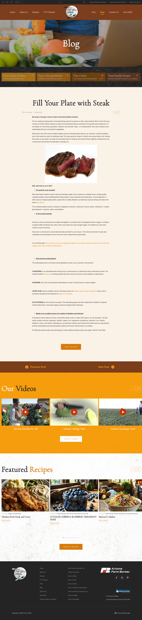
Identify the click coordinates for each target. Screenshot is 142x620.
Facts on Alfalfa (72, 595)
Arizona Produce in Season (98, 2)
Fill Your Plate (27, 613)
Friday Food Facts (134, 2)
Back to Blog (71, 347)
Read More (6, 520)
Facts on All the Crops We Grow (77, 591)
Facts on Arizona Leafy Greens (77, 587)
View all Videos (71, 439)
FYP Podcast (49, 12)
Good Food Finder (124, 599)
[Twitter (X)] (7, 2)
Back (116, 112)
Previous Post (38, 367)
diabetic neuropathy (65, 294)
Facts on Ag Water (73, 599)
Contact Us (114, 12)
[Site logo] (19, 583)
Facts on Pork (72, 580)
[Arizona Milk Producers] (123, 591)
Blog (102, 12)
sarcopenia (40, 202)
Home (12, 12)
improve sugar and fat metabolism (85, 291)
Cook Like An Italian (112, 596)
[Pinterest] (11, 2)
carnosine (47, 274)
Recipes (35, 12)
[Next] (138, 388)
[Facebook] (3, 2)
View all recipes (71, 547)
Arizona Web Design (124, 613)
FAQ (94, 12)
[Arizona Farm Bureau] (19, 2)
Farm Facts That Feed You (118, 2)
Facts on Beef (72, 576)
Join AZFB (127, 12)
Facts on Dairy (72, 584)
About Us (24, 12)
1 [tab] (63, 537)
